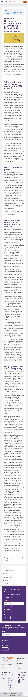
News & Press (7, 577)
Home (6, 10)
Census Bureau (10, 277)
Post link (6, 560)
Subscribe (8, 609)
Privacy (9, 682)
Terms (9, 689)
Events (5, 574)
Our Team (4, 676)
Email (7, 600)
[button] (25, 2)
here (18, 485)
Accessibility (11, 674)
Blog (4, 567)
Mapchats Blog (9, 558)
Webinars (6, 580)
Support (5, 583)
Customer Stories (8, 570)
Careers (4, 681)
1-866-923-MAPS (9, 660)
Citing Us (10, 680)
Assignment (11, 676)
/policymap (23, 675)
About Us (4, 674)
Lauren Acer (17, 31)
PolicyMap (23, 681)
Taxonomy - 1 (17, 558)
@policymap (23, 677)
